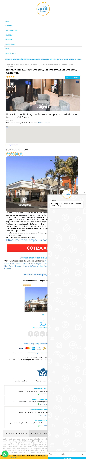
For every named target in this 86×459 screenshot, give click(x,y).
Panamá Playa (40, 449)
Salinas (36, 451)
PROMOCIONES (10, 44)
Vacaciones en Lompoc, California (27, 65)
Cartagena (35, 441)
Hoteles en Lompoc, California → (43, 274)
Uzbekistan (38, 452)
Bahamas (41, 439)
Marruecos (40, 447)
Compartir (73, 77)
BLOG (7, 49)
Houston (26, 263)
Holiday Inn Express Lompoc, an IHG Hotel (39, 280)
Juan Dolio (38, 445)
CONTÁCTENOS (10, 53)
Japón (33, 445)
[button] (11, 95)
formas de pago (33, 353)
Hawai (18, 263)
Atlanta (36, 439)
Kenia (43, 445)
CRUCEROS (8, 40)
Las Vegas (36, 263)
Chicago (40, 441)
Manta (35, 447)
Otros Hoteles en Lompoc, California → (30, 240)
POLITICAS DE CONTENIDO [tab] (41, 434)
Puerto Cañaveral (30, 266)
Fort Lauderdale (37, 443)
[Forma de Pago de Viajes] (38, 348)
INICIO (7, 21)
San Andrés (41, 451)
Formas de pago (31, 343)
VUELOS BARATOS (11, 30)
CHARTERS (8, 35)
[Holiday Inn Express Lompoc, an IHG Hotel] (43, 301)
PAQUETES (8, 26)
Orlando (18, 266)
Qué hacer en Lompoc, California (49, 65)
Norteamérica (10, 65)
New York (8, 266)
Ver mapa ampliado (12, 145)
